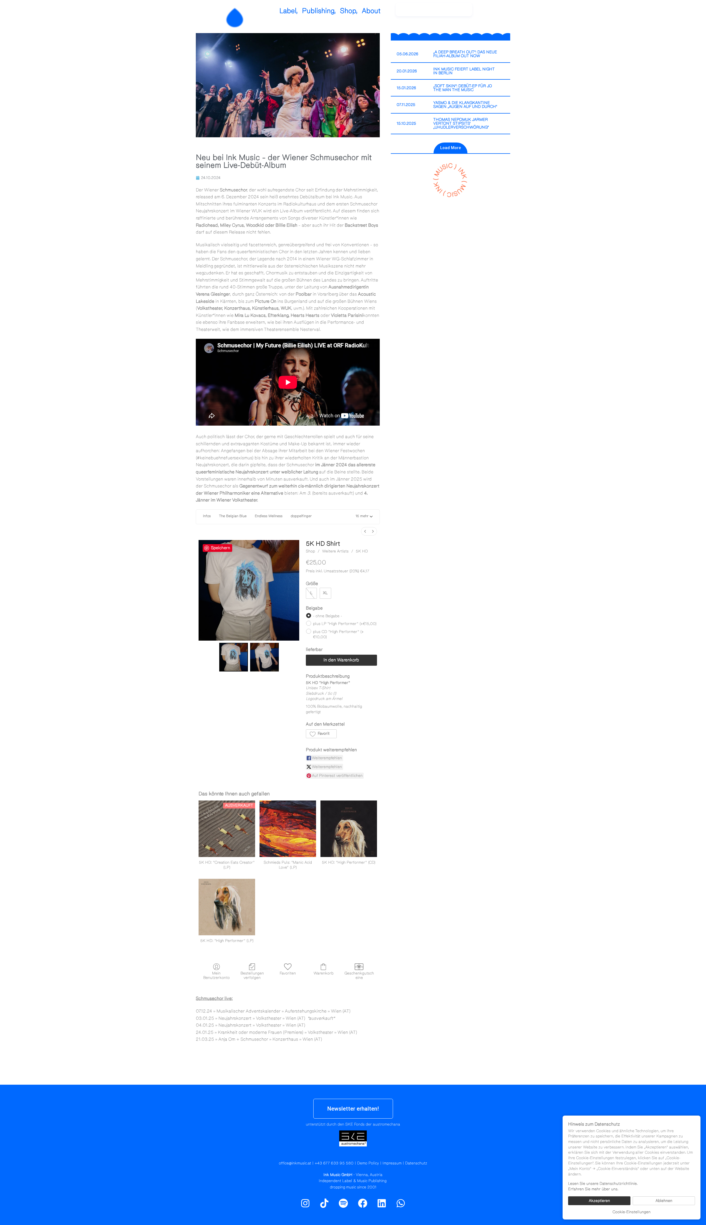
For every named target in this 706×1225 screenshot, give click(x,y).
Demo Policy (368, 1163)
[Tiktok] (324, 1203)
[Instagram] (491, 12)
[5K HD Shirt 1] (264, 657)
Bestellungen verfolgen (252, 975)
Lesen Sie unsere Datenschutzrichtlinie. (603, 1184)
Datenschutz (416, 1163)
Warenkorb (323, 973)
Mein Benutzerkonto (216, 975)
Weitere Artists (335, 551)
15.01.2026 (406, 88)
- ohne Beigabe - (327, 616)
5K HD (362, 551)
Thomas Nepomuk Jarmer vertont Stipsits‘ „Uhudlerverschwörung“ (461, 123)
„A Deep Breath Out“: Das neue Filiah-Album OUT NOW (465, 54)
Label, (288, 10)
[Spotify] (502, 12)
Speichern (220, 548)
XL (325, 593)
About (371, 10)
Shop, (349, 10)
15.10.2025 (406, 123)
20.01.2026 (407, 71)
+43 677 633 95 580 (334, 1163)
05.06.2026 (407, 54)
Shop (310, 551)
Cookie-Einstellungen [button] (632, 1212)
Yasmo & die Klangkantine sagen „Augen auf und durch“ (465, 105)
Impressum (392, 1163)
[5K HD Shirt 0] (233, 657)
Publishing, (319, 10)
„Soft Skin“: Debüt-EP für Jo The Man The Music (462, 88)
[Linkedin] (381, 1203)
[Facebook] (362, 1203)
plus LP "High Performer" (344, 624)
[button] (364, 517)
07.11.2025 (406, 105)
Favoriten (288, 973)
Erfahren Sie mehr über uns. (593, 1189)
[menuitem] (365, 531)
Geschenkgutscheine (359, 975)
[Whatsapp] (400, 1203)
